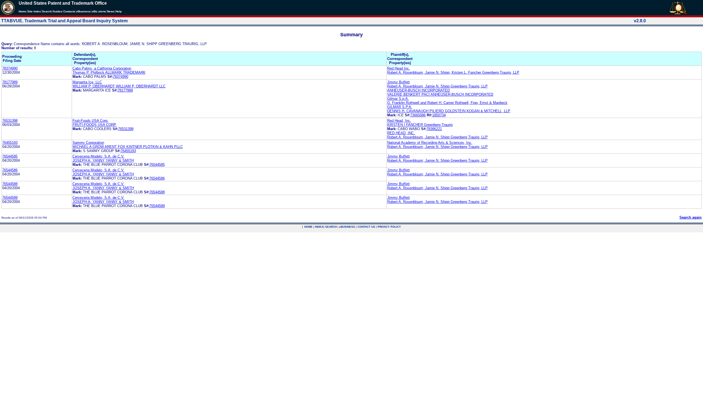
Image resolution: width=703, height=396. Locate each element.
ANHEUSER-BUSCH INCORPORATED (418, 90)
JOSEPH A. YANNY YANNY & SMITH (103, 160)
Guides (57, 11)
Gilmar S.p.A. (398, 99)
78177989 (10, 82)
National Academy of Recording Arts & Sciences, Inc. (429, 143)
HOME (308, 226)
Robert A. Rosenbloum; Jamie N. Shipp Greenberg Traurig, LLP (437, 147)
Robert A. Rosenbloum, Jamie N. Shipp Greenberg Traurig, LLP (437, 86)
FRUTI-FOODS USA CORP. (94, 125)
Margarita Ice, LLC (87, 82)
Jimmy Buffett (398, 82)
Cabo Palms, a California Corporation (101, 68)
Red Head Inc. (398, 68)
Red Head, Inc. (399, 121)
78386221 (434, 129)
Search (47, 11)
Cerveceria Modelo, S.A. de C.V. (98, 156)
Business (83, 11)
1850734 (439, 115)
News (111, 11)
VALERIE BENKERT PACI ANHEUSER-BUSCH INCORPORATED (440, 94)
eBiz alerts (99, 11)
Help (119, 11)
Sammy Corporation (88, 143)
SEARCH (331, 226)
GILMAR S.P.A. (399, 107)
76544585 (10, 156)
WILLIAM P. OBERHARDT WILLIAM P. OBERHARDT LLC (119, 86)
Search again (690, 217)
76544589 (10, 198)
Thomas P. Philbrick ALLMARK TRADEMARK (109, 72)
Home (22, 11)
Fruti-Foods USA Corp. (90, 121)
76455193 (10, 143)
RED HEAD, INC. (401, 133)
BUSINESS (347, 226)
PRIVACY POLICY (389, 226)
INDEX (319, 226)
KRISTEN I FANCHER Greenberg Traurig (420, 125)
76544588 (10, 184)
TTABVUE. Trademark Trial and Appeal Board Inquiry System (64, 20)
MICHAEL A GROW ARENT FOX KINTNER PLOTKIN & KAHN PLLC (127, 147)
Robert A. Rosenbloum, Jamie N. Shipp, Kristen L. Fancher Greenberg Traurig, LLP (453, 72)
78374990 (10, 68)
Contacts (69, 11)
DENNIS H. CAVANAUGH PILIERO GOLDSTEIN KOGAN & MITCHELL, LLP (448, 111)
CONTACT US (366, 226)
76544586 (10, 170)
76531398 (10, 121)
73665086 (418, 115)
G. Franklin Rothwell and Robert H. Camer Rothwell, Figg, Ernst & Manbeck (447, 103)
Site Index (34, 11)
